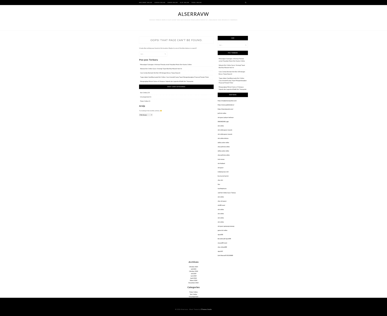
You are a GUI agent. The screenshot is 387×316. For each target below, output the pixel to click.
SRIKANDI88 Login (223, 121)
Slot (219, 184)
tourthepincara (222, 188)
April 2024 (193, 278)
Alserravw (193, 14)
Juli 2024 (193, 273)
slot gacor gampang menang (226, 226)
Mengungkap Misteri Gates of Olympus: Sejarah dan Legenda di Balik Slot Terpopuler (166, 81)
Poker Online (173, 2)
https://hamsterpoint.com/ (225, 109)
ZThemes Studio (206, 309)
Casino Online (159, 2)
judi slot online (222, 113)
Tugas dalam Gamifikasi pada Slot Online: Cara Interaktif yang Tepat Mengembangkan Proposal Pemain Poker (174, 77)
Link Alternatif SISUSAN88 (225, 255)
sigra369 (220, 251)
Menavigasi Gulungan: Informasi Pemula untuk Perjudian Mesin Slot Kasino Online (166, 64)
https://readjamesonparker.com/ (227, 101)
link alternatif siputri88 (224, 238)
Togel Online (196, 2)
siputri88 (220, 234)
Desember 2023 (193, 283)
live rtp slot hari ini (223, 176)
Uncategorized (144, 97)
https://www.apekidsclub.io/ (226, 105)
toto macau (221, 159)
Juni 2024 (193, 276)
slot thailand (221, 163)
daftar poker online (223, 142)
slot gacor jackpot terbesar (226, 117)
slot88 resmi (221, 205)
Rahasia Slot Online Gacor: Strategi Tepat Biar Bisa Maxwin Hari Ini (161, 68)
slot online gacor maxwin (225, 130)
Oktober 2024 (193, 271)
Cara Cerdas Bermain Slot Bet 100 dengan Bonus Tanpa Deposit (160, 73)
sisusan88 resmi (222, 243)
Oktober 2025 (193, 267)
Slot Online (184, 2)
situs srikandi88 (222, 247)
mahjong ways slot (223, 172)
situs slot (220, 180)
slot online (221, 126)
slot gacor (221, 167)
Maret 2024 (193, 280)
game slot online (222, 230)
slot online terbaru (223, 138)
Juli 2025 (193, 269)
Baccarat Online (145, 2)
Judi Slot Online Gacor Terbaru (227, 193)
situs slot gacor (222, 201)
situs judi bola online (224, 146)
